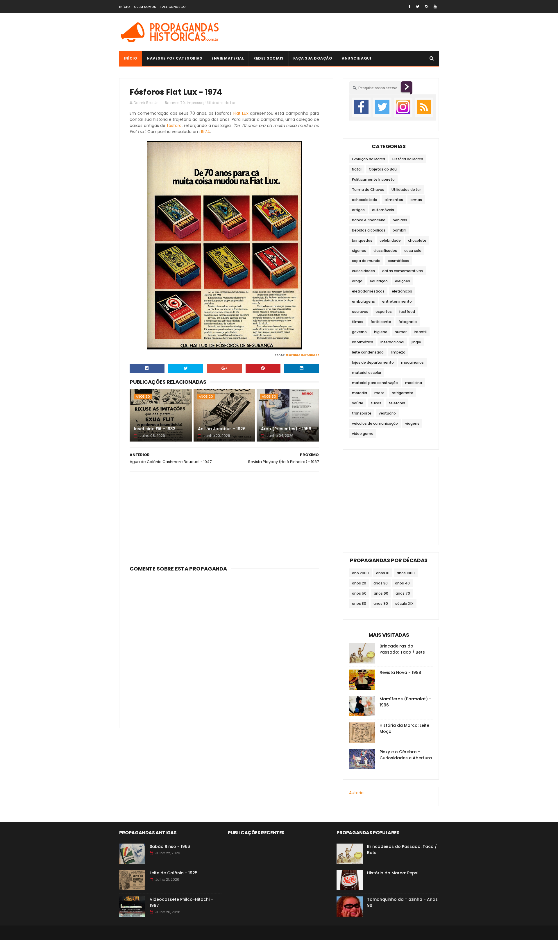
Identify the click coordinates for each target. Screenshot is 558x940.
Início (124, 7)
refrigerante (402, 392)
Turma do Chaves (368, 189)
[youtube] (435, 6)
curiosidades (363, 270)
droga (357, 281)
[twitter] (417, 6)
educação (379, 281)
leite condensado (368, 352)
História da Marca (407, 159)
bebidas (400, 220)
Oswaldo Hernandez (302, 355)
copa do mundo (366, 260)
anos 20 (206, 396)
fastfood (407, 311)
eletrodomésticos (368, 291)
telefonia (397, 403)
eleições (402, 281)
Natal (357, 169)
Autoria (356, 793)
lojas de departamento (373, 362)
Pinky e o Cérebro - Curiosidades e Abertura (406, 755)
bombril (399, 230)
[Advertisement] (333, 32)
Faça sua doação (312, 58)
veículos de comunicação (375, 423)
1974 (205, 131)
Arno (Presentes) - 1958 (286, 429)
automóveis (383, 209)
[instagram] (426, 6)
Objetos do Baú (383, 169)
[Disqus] (224, 646)
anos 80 (359, 603)
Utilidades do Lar (220, 102)
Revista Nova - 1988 (400, 672)
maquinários (412, 362)
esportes (383, 311)
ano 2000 (360, 573)
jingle (416, 342)
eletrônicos (402, 291)
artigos (358, 209)
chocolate (417, 240)
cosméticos (398, 260)
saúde (357, 403)
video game (362, 433)
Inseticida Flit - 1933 (155, 429)
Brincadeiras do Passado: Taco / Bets (402, 649)
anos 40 (402, 583)
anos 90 (380, 603)
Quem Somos (145, 7)
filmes (357, 321)
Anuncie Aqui (356, 58)
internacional (392, 342)
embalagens (363, 301)
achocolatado (364, 199)
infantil (420, 331)
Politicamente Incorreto (373, 179)
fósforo (174, 125)
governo (359, 331)
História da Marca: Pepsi (392, 873)
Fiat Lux (240, 113)
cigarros (359, 250)
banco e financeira (368, 220)
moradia (359, 392)
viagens (412, 423)
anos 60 (381, 593)
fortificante (381, 321)
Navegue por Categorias (174, 58)
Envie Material (228, 58)
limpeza (398, 352)
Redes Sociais (268, 58)
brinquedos (362, 240)
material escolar (366, 372)
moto (379, 392)
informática (362, 342)
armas (416, 199)
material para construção (375, 382)
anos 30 (143, 396)
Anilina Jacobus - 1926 (222, 429)
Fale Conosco (172, 7)
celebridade (390, 240)
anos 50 (269, 396)
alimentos (393, 199)
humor (401, 331)
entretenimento (397, 301)
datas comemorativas (402, 270)
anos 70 (177, 102)
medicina (413, 382)
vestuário (387, 413)
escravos (360, 311)
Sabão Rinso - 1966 (170, 846)
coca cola (412, 250)
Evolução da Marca (368, 159)
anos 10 (382, 573)
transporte (361, 413)
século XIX (404, 603)
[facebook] (409, 6)
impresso (195, 102)
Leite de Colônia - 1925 (174, 873)
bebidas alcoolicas (368, 230)
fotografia (407, 321)
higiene (380, 331)
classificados (385, 250)
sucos (376, 403)
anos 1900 (406, 573)
